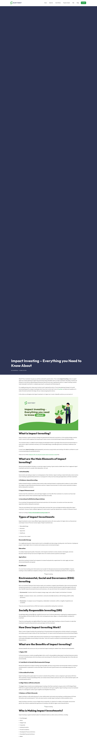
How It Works (58, 2)
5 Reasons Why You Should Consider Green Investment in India (43, 454)
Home (45, 2)
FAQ (73, 2)
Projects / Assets (66, 2)
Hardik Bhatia (15, 370)
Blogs (78, 2)
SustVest (60, 389)
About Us (51, 2)
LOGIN (83, 2)
